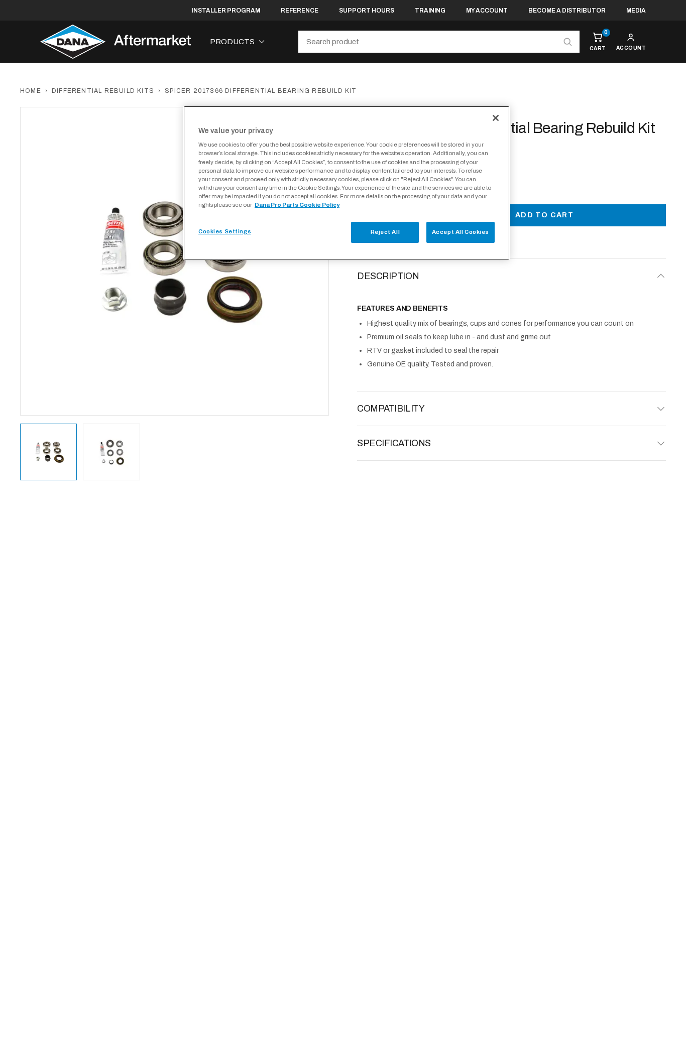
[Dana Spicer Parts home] (115, 42)
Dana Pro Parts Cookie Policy (297, 205)
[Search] (567, 42)
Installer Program (226, 10)
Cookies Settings (224, 231)
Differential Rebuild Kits (103, 90)
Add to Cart (544, 215)
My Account (487, 10)
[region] (346, 183)
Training (430, 10)
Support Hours (366, 10)
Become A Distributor (567, 10)
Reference (299, 10)
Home (30, 90)
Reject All (385, 232)
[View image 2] (111, 452)
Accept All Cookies (460, 232)
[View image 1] (48, 452)
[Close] (496, 118)
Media (636, 10)
